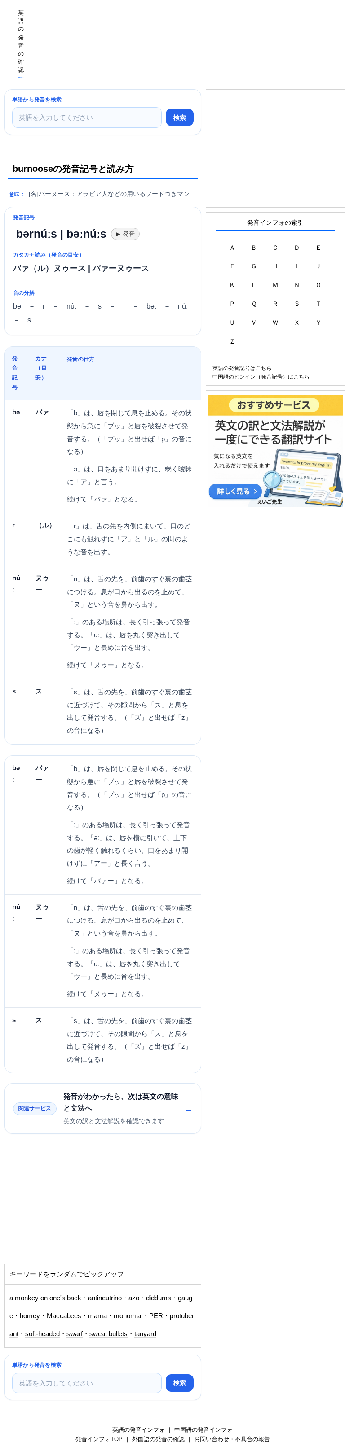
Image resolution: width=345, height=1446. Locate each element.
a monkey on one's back (45, 1298)
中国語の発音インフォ (203, 1429)
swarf (74, 1333)
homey (30, 1316)
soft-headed (42, 1333)
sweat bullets (108, 1333)
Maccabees (64, 1316)
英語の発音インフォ (138, 1429)
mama (97, 1316)
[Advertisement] (76, 1203)
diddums (158, 1298)
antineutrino (105, 1298)
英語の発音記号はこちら (242, 368)
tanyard (145, 1333)
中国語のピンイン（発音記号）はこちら (261, 376)
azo (133, 1298)
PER (156, 1316)
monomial (128, 1316)
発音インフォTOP (99, 1439)
